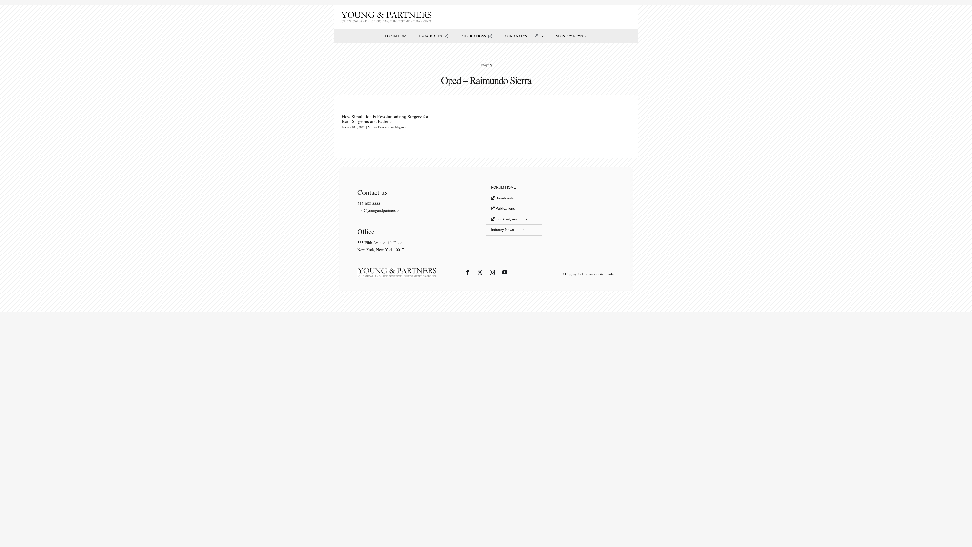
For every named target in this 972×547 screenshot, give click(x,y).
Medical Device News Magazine (387, 127)
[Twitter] (480, 272)
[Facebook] (467, 272)
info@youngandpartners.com (380, 210)
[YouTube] (505, 272)
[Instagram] (492, 272)
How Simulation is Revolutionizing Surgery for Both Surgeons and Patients (385, 118)
